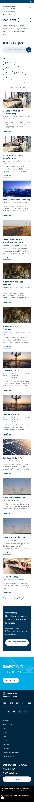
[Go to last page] (22, 598)
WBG (4, 703)
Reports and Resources (11, 752)
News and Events (8, 724)
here (28, 795)
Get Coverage (11, 680)
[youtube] (14, 711)
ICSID (29, 703)
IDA (17, 703)
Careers (5, 728)
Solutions (6, 736)
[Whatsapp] (20, 711)
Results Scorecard (9, 756)
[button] (30, 7)
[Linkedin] (8, 711)
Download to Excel (24, 20)
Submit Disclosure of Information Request (17, 643)
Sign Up (17, 779)
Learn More (7, 131)
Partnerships (7, 748)
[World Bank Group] (10, 695)
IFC (23, 703)
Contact (5, 732)
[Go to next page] (18, 598)
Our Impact (6, 744)
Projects (5, 740)
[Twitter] (25, 711)
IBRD (11, 703)
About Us (6, 720)
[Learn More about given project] (17, 100)
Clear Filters (27, 83)
